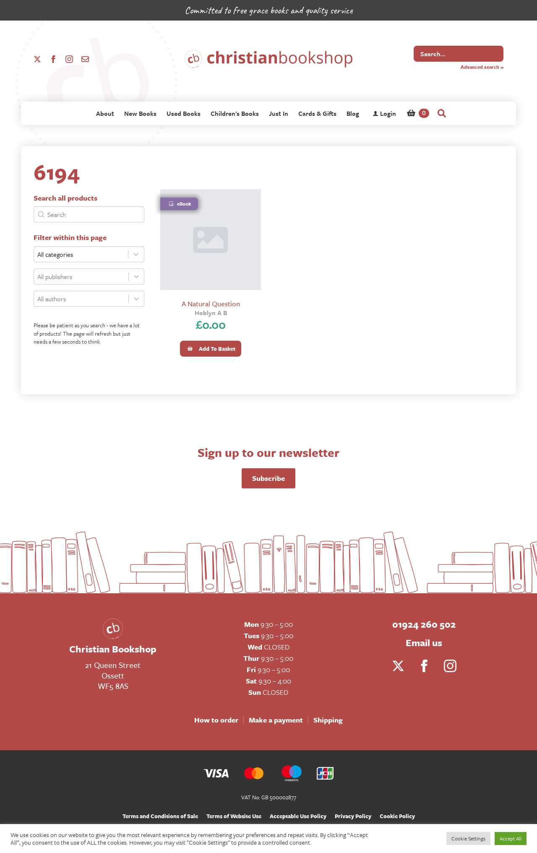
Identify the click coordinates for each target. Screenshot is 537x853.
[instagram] (69, 59)
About (105, 113)
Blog (353, 113)
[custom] (85, 59)
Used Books (184, 113)
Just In (278, 113)
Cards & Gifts (317, 113)
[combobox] (81, 276)
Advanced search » (482, 66)
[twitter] (37, 59)
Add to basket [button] (217, 348)
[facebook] (53, 59)
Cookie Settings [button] (468, 838)
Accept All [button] (510, 838)
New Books (140, 113)
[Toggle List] (136, 276)
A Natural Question (211, 303)
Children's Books (235, 113)
